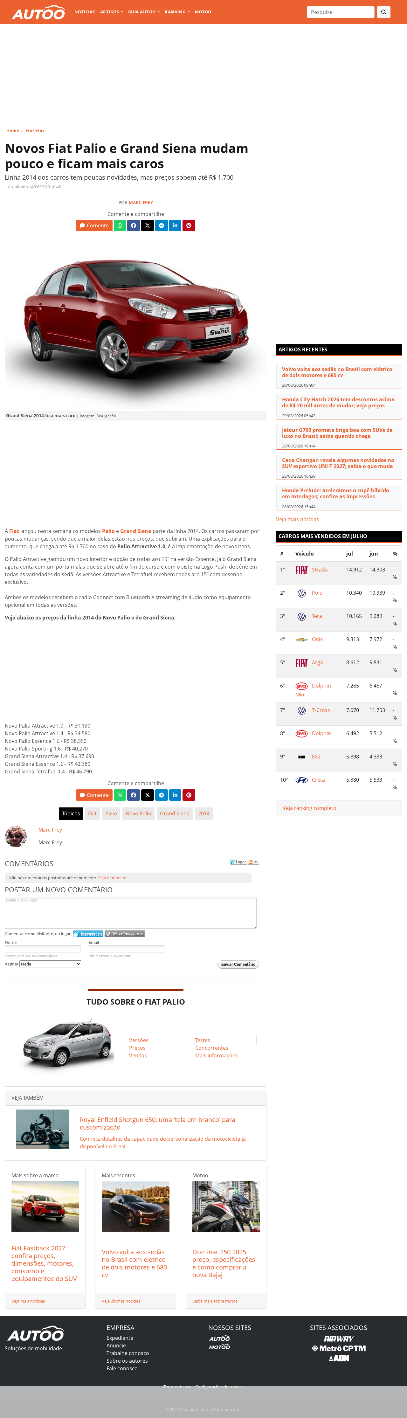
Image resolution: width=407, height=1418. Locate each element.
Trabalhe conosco (128, 1353)
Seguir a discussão (253, 862)
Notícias (84, 12)
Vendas (138, 1055)
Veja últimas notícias (121, 1301)
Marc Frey (141, 202)
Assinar (12, 964)
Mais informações (216, 1055)
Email (94, 942)
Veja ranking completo (309, 808)
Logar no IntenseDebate (88, 933)
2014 (204, 813)
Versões (138, 1040)
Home (12, 131)
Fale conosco (122, 1368)
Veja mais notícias (28, 1301)
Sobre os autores (127, 1360)
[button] (94, 225)
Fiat (92, 813)
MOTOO (203, 12)
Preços (137, 1047)
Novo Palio (138, 813)
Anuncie (116, 1345)
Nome (11, 942)
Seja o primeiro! (113, 878)
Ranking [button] (176, 12)
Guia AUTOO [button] (142, 12)
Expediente (120, 1337)
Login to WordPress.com (125, 933)
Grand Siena (175, 813)
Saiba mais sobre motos (215, 1301)
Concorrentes (211, 1047)
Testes (202, 1040)
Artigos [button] (110, 12)
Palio (111, 813)
